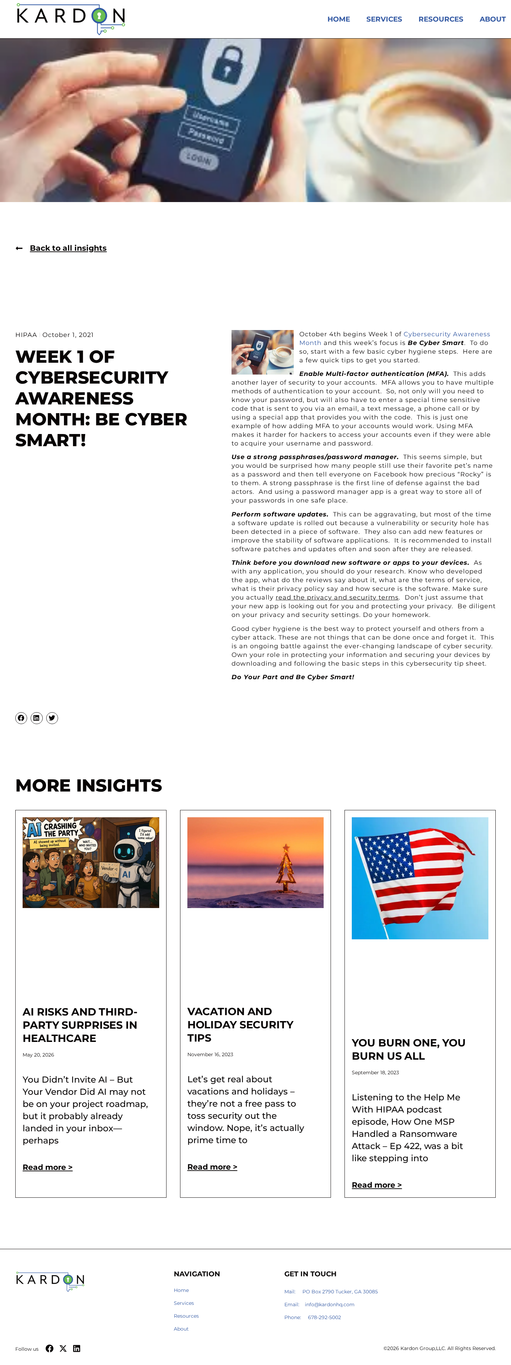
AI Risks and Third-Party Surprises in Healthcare (80, 1025)
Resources (441, 19)
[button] (21, 718)
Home (338, 19)
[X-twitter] (63, 1348)
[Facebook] (50, 1348)
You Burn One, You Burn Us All (409, 1049)
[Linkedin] (77, 1348)
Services (384, 19)
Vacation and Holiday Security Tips (240, 1024)
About (493, 19)
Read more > (48, 1167)
